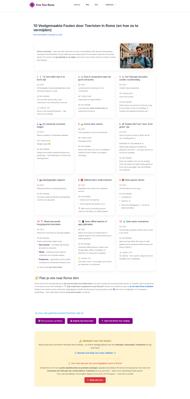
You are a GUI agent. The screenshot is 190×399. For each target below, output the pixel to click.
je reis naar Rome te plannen (141, 286)
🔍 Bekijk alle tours (95, 380)
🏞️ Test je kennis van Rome (50, 321)
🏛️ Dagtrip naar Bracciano (81, 321)
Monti (41, 252)
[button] (114, 5)
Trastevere (43, 259)
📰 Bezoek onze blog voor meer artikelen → (95, 353)
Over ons (77, 5)
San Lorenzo (44, 245)
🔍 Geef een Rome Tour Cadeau (115, 321)
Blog (87, 5)
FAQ (96, 5)
